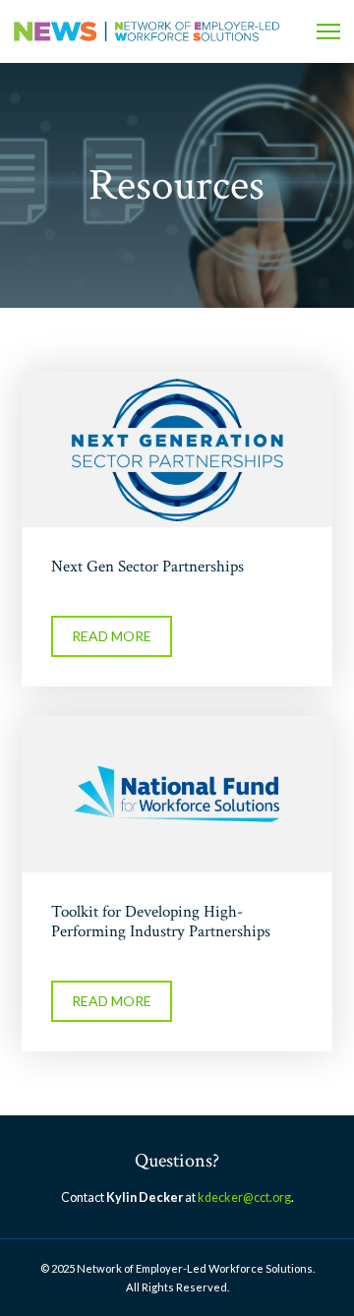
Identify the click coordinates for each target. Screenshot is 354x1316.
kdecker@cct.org (244, 1197)
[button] (329, 31)
